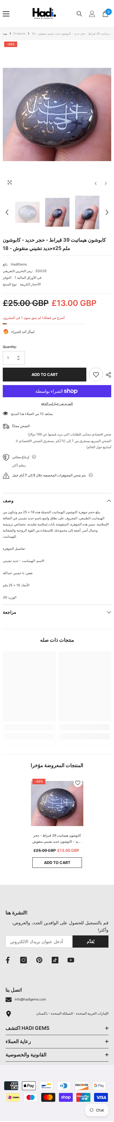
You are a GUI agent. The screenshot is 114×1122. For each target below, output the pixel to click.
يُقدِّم (90, 941)
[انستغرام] (23, 960)
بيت (5, 33)
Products (19, 33)
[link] (29, 727)
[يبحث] (79, 14)
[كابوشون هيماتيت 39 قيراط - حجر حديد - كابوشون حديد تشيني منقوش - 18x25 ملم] (57, 803)
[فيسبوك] (8, 960)
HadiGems (19, 264)
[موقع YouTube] (71, 960)
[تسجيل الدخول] (92, 14)
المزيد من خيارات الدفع (57, 403)
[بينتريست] (39, 960)
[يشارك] (107, 374)
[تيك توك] (55, 960)
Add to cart (45, 374)
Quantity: (10, 347)
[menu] (6, 14)
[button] (95, 183)
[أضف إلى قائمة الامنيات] (96, 374)
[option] (57, 114)
